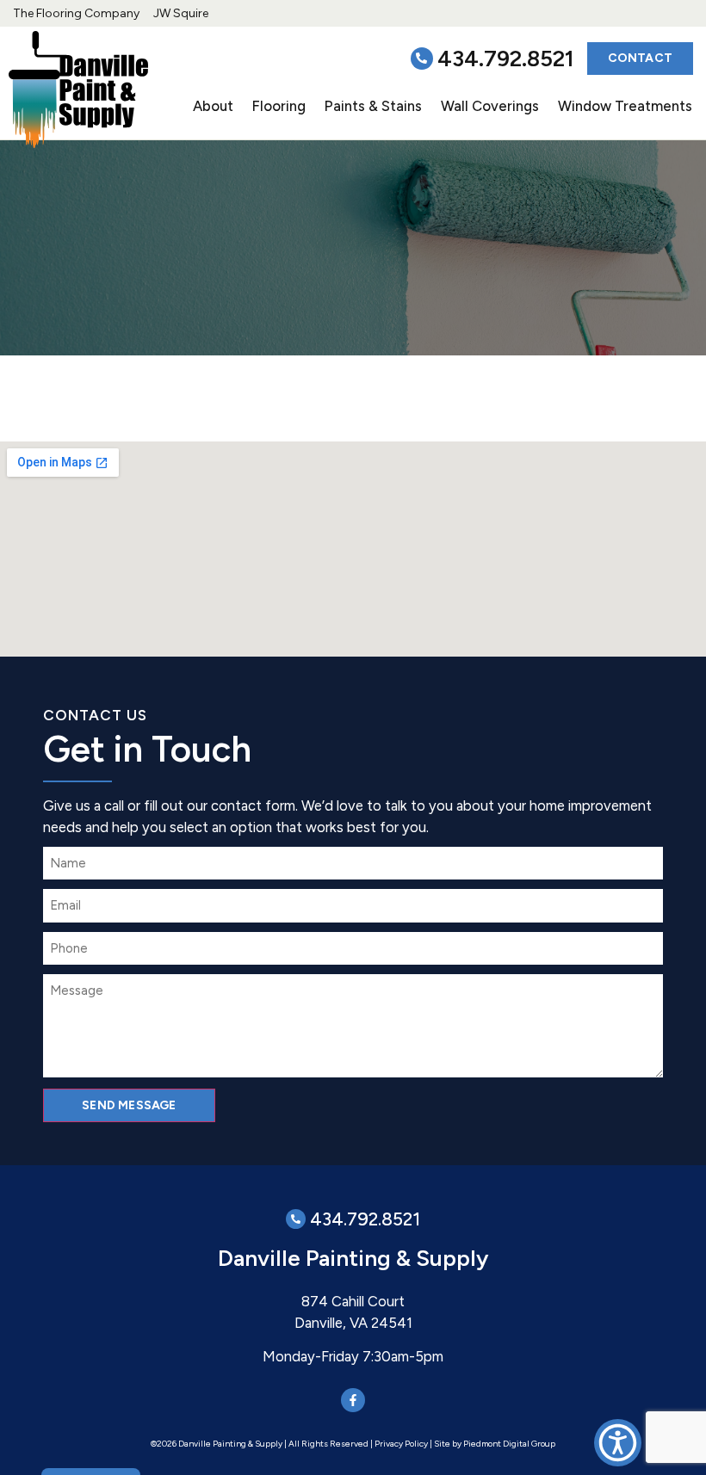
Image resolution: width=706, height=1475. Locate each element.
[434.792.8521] (422, 58)
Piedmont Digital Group (509, 1443)
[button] (617, 1442)
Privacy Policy (401, 1443)
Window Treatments (625, 105)
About (213, 105)
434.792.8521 (505, 58)
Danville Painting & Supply (353, 1258)
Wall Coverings (490, 105)
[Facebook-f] (353, 1400)
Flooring (279, 105)
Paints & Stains (373, 105)
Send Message (129, 1105)
